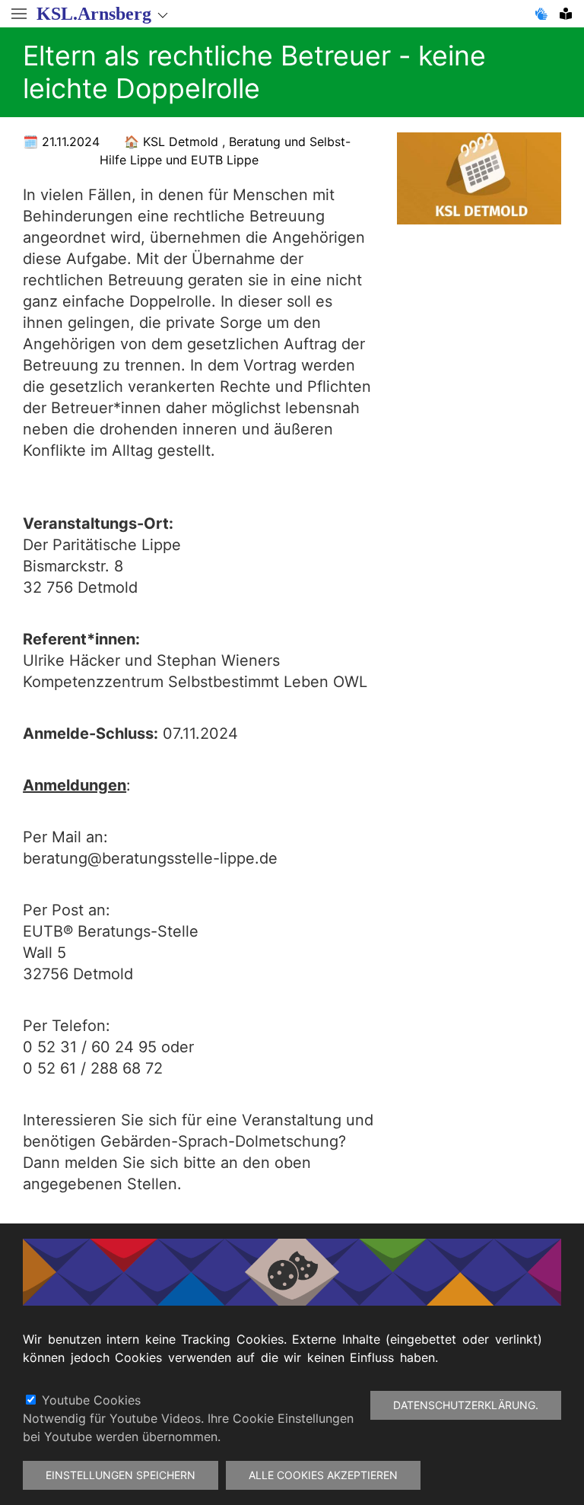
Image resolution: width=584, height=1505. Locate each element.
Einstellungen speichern (120, 1474)
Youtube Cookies (91, 1400)
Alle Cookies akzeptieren (323, 1474)
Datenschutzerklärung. (465, 1404)
